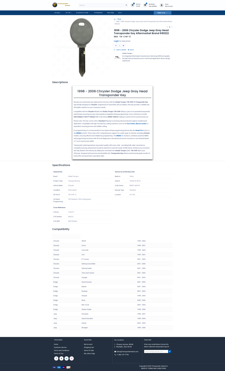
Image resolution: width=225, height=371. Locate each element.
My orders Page (89, 353)
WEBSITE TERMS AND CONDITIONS (153, 368)
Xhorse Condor (141, 124)
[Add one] (123, 45)
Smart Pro (139, 130)
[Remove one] (116, 45)
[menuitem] (57, 12)
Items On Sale (89, 350)
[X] (61, 358)
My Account (88, 344)
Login (116, 41)
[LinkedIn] (66, 358)
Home (56, 344)
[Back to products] (170, 27)
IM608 (78, 133)
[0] (133, 5)
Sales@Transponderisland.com (127, 351)
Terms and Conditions (61, 350)
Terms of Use (58, 353)
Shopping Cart (89, 347)
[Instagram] (72, 358)
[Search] (126, 5)
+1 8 (118, 355)
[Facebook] (56, 358)
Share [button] (132, 50)
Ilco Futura (131, 124)
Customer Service (60, 347)
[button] (162, 13)
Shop (119, 19)
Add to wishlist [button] (121, 50)
